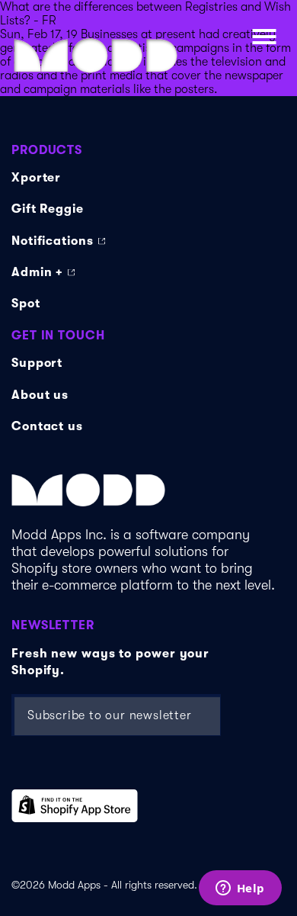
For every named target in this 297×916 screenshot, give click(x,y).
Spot (25, 303)
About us (40, 395)
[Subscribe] (190, 715)
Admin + (37, 272)
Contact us (47, 426)
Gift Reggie (47, 209)
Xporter (36, 178)
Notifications (52, 241)
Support (36, 363)
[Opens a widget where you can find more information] (240, 889)
